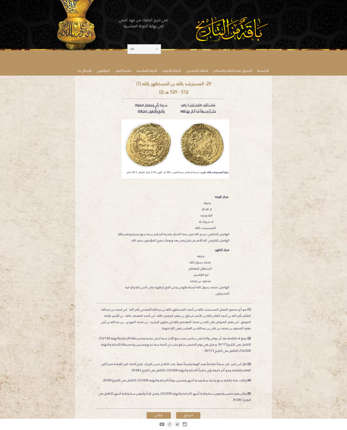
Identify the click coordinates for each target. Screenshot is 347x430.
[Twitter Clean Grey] (177, 424)
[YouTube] (162, 424)
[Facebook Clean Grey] (169, 424)
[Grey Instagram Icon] (185, 424)
